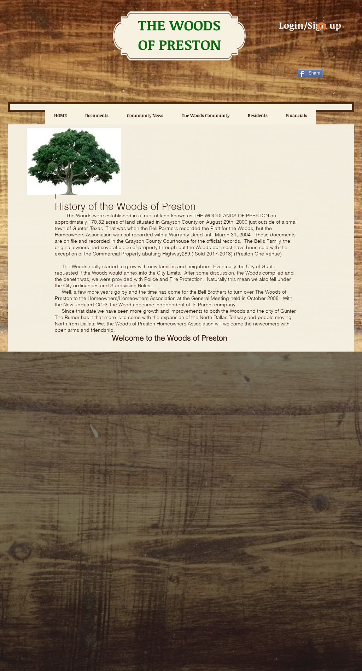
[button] (205, 115)
